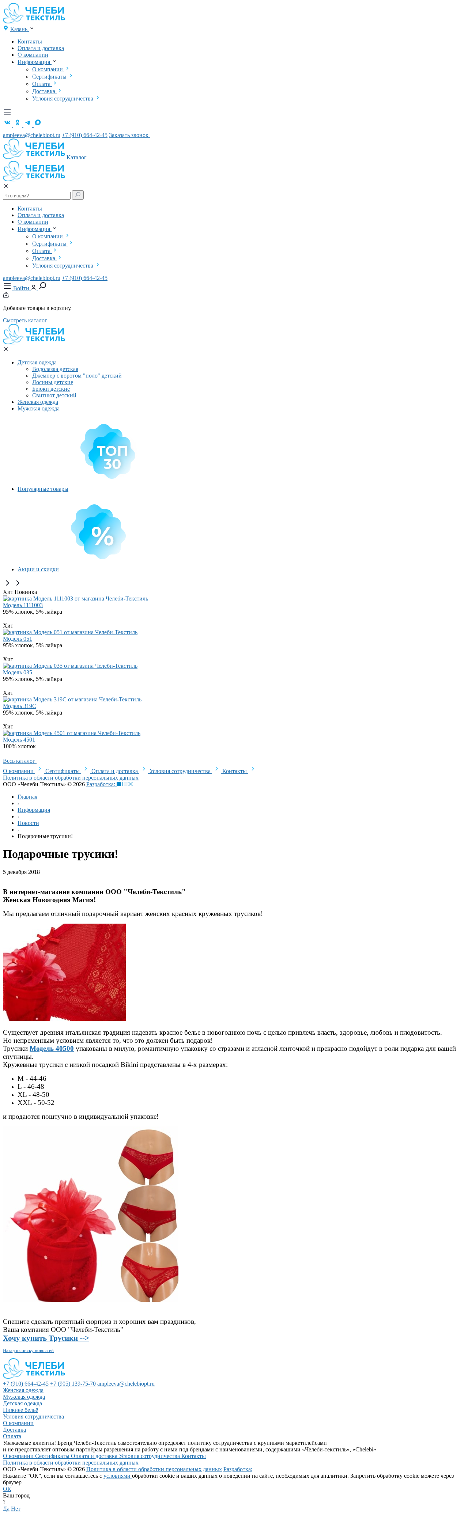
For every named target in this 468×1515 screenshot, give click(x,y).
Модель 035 (17, 672)
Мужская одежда (39, 408)
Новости (28, 823)
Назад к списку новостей (28, 1350)
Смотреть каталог (25, 320)
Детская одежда (37, 362)
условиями (117, 1476)
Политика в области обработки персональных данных (71, 777)
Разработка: (101, 784)
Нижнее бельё (20, 1410)
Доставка (44, 91)
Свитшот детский (54, 395)
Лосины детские (52, 382)
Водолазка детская (55, 369)
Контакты (30, 41)
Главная (27, 797)
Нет (15, 1508)
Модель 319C (19, 706)
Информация (35, 62)
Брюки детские (51, 389)
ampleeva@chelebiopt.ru (31, 135)
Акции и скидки (38, 569)
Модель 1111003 (23, 605)
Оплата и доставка (41, 48)
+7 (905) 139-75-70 (73, 1383)
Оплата (42, 84)
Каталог (77, 157)
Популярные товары (43, 489)
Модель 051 (17, 639)
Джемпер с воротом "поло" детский (77, 375)
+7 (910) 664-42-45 (84, 135)
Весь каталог (20, 761)
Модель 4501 (19, 739)
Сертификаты (50, 76)
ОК (7, 1489)
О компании (33, 55)
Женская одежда (38, 402)
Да (6, 1508)
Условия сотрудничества (63, 98)
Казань (19, 29)
